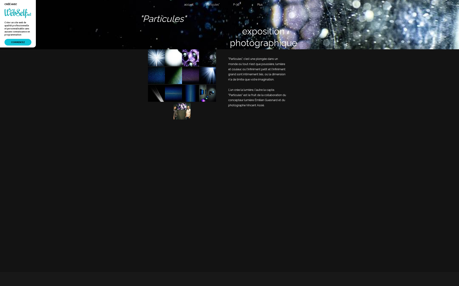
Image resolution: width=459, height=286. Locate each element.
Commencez (18, 42)
